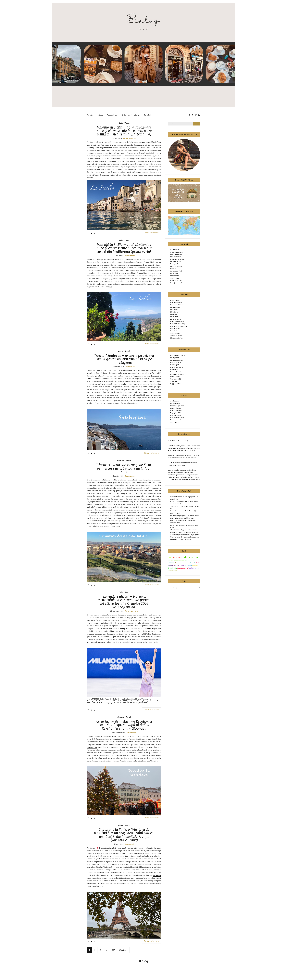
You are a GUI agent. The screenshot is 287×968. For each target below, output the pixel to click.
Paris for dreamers (176, 415)
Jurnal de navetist (176, 271)
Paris (197, 563)
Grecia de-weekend (176, 266)
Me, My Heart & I (175, 413)
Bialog (143, 961)
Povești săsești (175, 328)
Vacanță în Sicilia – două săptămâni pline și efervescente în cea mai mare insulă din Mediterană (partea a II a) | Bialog (182, 472)
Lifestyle (137, 115)
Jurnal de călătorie (176, 360)
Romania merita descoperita (177, 560)
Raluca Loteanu (175, 376)
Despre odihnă (183, 441)
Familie (170, 565)
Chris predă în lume (176, 302)
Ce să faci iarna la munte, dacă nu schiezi (183, 458)
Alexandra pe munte (176, 252)
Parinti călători (175, 372)
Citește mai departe (151, 233)
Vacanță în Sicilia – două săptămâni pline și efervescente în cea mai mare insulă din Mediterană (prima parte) (124, 248)
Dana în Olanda (175, 307)
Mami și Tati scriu (176, 367)
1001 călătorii (174, 250)
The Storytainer (175, 333)
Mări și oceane (179, 563)
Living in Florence (175, 408)
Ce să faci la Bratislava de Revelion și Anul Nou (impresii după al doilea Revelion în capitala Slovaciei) (124, 724)
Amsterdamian (175, 401)
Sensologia (174, 331)
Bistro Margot (174, 300)
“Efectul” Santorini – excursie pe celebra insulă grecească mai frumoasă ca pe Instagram (124, 358)
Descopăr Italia (175, 264)
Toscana (181, 565)
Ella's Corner (174, 312)
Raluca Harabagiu (176, 420)
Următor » (123, 950)
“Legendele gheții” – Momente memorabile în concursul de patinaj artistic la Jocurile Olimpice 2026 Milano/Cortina (124, 601)
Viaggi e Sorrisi (175, 384)
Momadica (173, 369)
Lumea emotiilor (175, 319)
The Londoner (174, 422)
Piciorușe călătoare (176, 374)
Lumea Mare (174, 273)
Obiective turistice (177, 557)
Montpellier (195, 565)
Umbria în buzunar (176, 280)
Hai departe (174, 358)
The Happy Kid (175, 379)
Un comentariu (129, 256)
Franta (120, 825)
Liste (169, 557)
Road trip (191, 568)
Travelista (173, 381)
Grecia (120, 351)
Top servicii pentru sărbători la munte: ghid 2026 (184, 455)
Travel (127, 123)
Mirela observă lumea (177, 321)
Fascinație (173, 314)
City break (175, 565)
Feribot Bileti (172, 446)
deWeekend (172, 571)
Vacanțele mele (112, 115)
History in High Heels (177, 406)
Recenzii (171, 563)
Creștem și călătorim (177, 355)
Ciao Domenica (175, 403)
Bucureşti (187, 562)
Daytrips (197, 568)
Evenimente (190, 560)
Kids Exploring (174, 362)
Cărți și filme (125, 115)
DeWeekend (174, 309)
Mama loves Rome (176, 410)
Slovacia (120, 717)
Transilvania (172, 568)
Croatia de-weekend (177, 259)
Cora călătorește (175, 257)
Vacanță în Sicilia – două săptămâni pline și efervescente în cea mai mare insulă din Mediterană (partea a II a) (124, 130)
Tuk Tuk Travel (174, 278)
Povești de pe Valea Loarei (178, 326)
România (120, 461)
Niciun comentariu (129, 138)
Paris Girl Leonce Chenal (178, 417)
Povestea (90, 115)
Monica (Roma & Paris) (177, 324)
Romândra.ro (174, 276)
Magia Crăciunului (182, 568)
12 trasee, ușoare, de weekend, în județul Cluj (185, 534)
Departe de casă (175, 261)
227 (113, 950)
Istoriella (173, 268)
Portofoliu (147, 115)
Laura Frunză (174, 317)
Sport (127, 592)
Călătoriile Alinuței (176, 254)
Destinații (100, 115)
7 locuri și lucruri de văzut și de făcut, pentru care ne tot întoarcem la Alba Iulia (124, 468)
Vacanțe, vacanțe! (176, 283)
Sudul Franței (188, 565)
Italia (121, 123)
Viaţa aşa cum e (191, 557)
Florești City (193, 562)
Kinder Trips (174, 365)
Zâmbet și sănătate (176, 338)
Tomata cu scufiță (176, 335)
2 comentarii (130, 367)
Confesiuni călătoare (177, 305)
